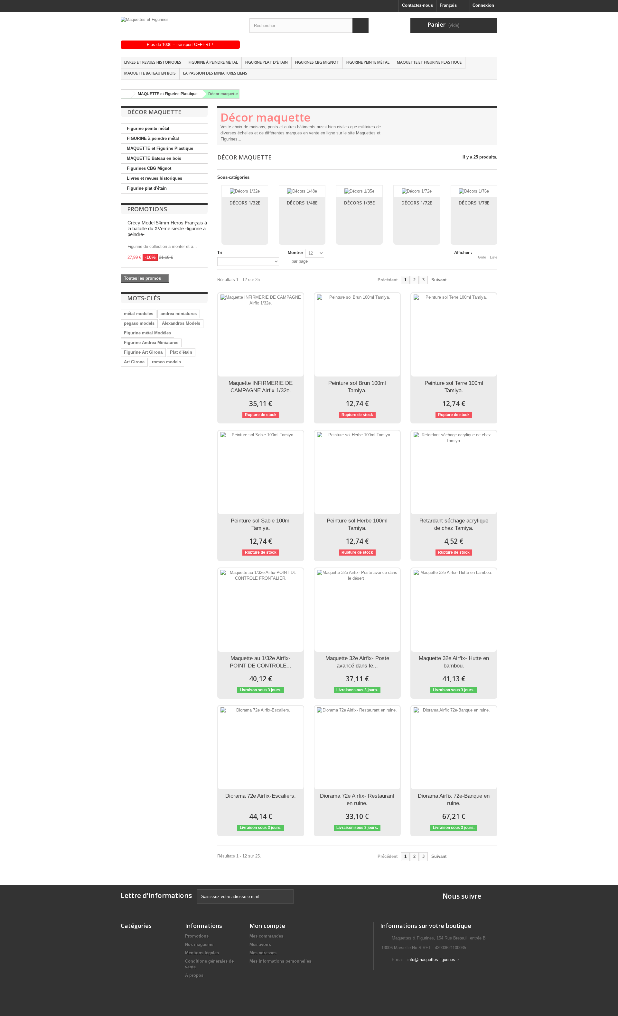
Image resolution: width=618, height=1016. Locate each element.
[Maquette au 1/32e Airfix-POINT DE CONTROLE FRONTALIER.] (260, 610)
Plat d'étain (181, 352)
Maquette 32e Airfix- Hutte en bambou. (454, 662)
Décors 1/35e (359, 203)
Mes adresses (262, 952)
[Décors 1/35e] (359, 191)
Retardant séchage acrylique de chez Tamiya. (453, 524)
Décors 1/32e (244, 203)
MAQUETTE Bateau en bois (150, 73)
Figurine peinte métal (367, 62)
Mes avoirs (260, 944)
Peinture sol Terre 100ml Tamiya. (454, 387)
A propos (194, 975)
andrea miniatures (179, 313)
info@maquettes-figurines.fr (433, 959)
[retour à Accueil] (125, 94)
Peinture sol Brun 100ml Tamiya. (357, 387)
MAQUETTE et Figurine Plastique (429, 62)
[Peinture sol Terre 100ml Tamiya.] (453, 335)
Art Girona (134, 361)
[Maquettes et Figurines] (180, 29)
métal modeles (138, 313)
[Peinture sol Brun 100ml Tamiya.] (357, 335)
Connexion (483, 5)
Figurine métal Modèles (147, 333)
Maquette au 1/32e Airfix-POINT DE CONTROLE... (260, 662)
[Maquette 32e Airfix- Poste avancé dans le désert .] (357, 610)
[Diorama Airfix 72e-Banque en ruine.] (453, 747)
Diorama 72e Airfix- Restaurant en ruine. (357, 799)
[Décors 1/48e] (302, 191)
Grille (482, 257)
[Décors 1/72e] (416, 191)
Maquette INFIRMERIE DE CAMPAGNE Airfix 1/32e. (261, 387)
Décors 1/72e (416, 203)
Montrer (295, 252)
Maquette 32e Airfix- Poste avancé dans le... (357, 662)
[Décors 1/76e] (474, 191)
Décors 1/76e (474, 203)
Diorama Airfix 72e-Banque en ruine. (454, 799)
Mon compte (267, 926)
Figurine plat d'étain (266, 62)
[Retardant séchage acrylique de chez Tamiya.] (453, 472)
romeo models (166, 361)
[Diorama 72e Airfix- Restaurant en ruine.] (357, 747)
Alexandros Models (181, 323)
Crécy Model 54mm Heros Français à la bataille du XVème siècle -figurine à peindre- (167, 228)
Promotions (147, 209)
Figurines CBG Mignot (317, 62)
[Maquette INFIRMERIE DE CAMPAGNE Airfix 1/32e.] (260, 335)
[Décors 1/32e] (244, 191)
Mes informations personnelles (280, 961)
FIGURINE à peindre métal (213, 62)
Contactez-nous (417, 5)
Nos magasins (199, 944)
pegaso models (139, 323)
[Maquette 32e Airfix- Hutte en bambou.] (453, 610)
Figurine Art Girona (143, 352)
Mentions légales (202, 952)
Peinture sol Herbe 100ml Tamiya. (357, 524)
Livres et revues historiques (152, 62)
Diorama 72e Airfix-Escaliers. (260, 796)
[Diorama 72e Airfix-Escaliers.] (260, 747)
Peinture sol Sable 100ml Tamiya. (261, 524)
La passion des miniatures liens (215, 73)
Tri (219, 252)
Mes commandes (266, 936)
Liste (493, 257)
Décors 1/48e (302, 203)
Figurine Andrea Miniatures (151, 342)
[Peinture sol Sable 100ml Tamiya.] (260, 472)
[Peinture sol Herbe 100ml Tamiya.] (357, 472)
